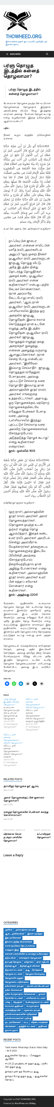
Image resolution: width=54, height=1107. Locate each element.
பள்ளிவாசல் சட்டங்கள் (35, 998)
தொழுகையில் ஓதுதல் (14, 978)
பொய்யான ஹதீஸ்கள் (14, 1006)
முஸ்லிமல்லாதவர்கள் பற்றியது (18, 1018)
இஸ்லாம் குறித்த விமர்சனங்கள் (18, 942)
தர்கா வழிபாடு (42, 962)
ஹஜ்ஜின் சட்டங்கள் (27, 1026)
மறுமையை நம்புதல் (32, 1010)
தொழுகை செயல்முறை (35, 974)
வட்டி (26, 1022)
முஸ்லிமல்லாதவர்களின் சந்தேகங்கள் (21, 1014)
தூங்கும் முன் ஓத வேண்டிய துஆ (22, 1072)
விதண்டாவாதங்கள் (39, 1022)
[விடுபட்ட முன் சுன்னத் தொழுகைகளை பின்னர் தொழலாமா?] (37, 714)
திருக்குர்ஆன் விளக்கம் (30, 966)
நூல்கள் (41, 994)
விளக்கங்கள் (10, 1026)
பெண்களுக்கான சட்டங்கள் (37, 1002)
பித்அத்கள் (17, 1002)
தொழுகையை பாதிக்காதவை (17, 982)
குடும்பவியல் (10, 958)
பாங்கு (7, 1002)
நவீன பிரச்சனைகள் (13, 990)
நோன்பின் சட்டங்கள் (14, 998)
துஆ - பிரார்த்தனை (34, 970)
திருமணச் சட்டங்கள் (13, 970)
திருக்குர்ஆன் (11, 966)
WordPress (20, 1104)
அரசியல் (8, 930)
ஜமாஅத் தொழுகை (13, 962)
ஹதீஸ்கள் (42, 1026)
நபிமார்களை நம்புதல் (14, 986)
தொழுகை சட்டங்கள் (13, 974)
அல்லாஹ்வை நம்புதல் (25, 930)
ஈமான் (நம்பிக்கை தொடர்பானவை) (20, 946)
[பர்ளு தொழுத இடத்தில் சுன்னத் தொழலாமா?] (14, 713)
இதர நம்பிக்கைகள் (13, 938)
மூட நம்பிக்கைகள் (13, 1022)
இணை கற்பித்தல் (35, 934)
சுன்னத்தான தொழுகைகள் (30, 958)
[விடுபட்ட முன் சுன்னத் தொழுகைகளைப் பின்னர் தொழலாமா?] (14, 750)
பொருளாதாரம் (32, 1006)
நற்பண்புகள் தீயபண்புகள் (38, 986)
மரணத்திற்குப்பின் (13, 1010)
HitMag (32, 1104)
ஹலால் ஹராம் (11, 1030)
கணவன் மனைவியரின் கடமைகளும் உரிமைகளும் (26, 954)
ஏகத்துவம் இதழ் (12, 950)
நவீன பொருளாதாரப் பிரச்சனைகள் (20, 994)
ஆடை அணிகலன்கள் (14, 934)
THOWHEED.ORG (23, 36)
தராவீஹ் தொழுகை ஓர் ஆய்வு (20, 786)
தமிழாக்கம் (29, 962)
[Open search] (47, 54)
